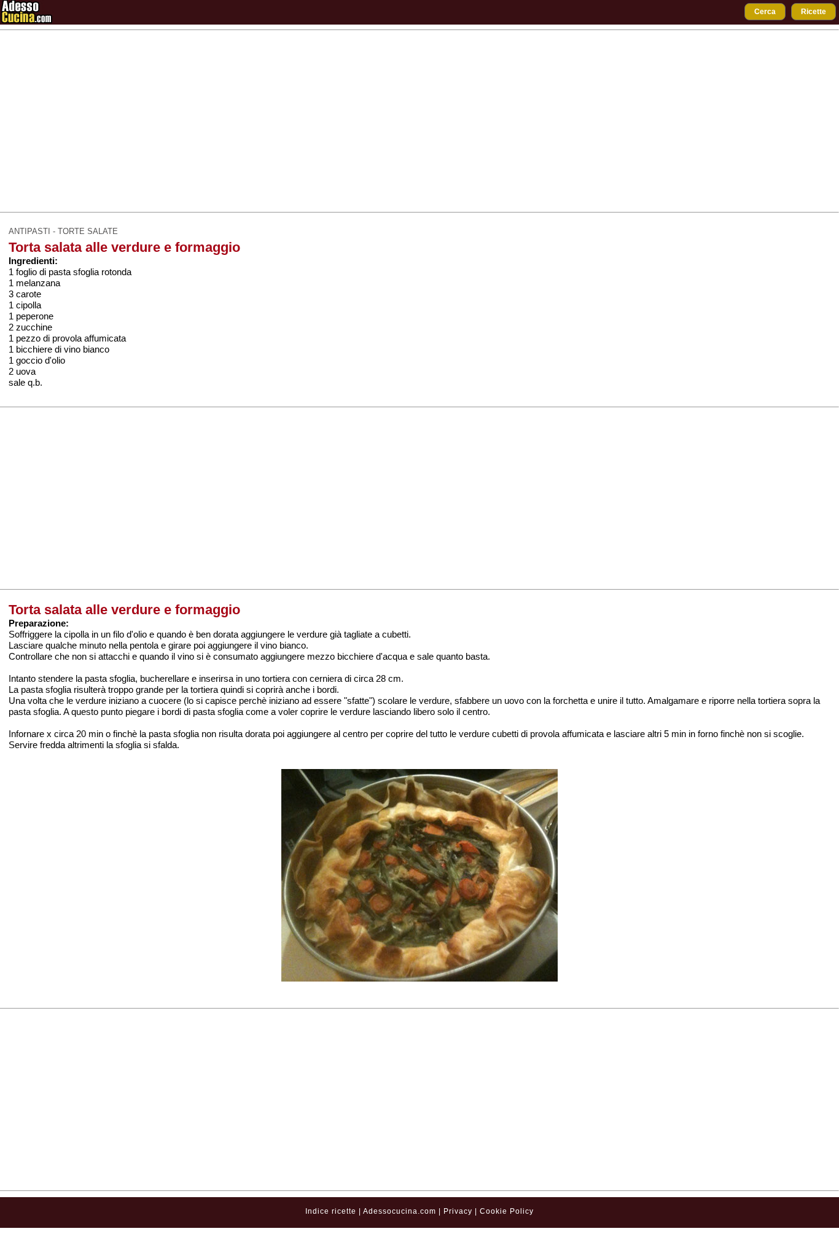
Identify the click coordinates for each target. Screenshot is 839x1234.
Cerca (765, 11)
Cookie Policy (507, 1211)
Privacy (459, 1211)
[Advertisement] (419, 121)
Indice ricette (330, 1211)
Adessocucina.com (399, 1211)
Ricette (813, 11)
